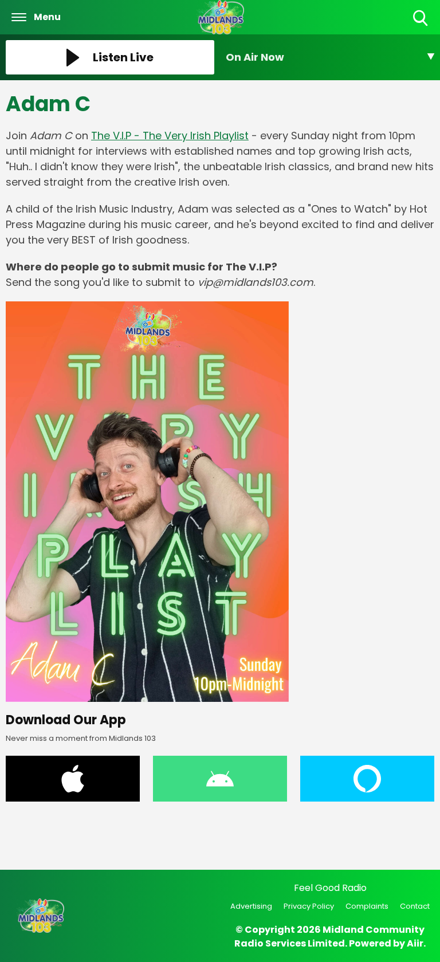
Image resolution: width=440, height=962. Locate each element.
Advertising (251, 906)
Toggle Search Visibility (421, 27)
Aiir (415, 943)
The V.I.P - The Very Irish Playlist (170, 135)
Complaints (366, 906)
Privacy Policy (309, 906)
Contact (415, 906)
